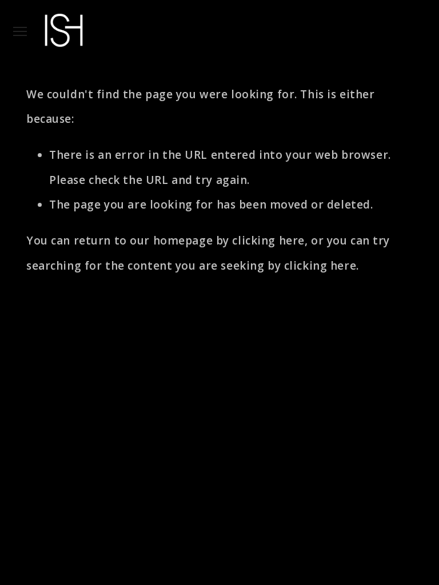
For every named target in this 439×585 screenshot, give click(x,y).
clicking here (268, 240)
